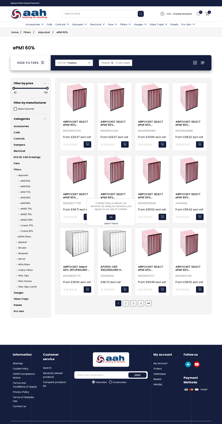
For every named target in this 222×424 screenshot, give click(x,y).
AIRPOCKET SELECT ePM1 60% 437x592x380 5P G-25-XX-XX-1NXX (188, 195)
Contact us (19, 406)
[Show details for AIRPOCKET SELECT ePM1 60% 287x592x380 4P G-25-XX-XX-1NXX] (77, 100)
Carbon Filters (25, 270)
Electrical (95, 24)
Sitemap (18, 363)
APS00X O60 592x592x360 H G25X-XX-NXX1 (111, 268)
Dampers (77, 24)
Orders (157, 368)
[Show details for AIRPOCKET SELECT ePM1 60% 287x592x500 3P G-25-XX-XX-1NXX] (115, 100)
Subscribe (101, 382)
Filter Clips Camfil (27, 286)
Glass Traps (157, 24)
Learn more (111, 223)
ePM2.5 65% (27, 219)
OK (111, 217)
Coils (49, 24)
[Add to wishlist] (91, 89)
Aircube (22, 247)
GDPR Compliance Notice (24, 375)
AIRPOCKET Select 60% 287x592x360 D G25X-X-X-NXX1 (76, 268)
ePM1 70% (26, 192)
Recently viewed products (53, 375)
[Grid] (197, 63)
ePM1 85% (25, 203)
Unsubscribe (119, 382)
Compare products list (54, 384)
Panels (174, 24)
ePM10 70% (26, 208)
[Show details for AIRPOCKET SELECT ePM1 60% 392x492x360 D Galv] (77, 172)
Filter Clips (23, 275)
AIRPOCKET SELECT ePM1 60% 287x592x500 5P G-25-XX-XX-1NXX (151, 123)
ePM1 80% (26, 197)
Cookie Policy (21, 368)
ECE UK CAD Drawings (27, 157)
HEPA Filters (24, 264)
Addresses (159, 374)
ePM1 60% (26, 186)
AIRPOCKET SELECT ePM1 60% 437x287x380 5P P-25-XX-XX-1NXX (151, 195)
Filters (123, 24)
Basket (157, 379)
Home (15, 32)
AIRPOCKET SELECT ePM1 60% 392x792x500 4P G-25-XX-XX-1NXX (114, 195)
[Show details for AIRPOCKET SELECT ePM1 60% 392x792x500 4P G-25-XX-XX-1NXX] (115, 172)
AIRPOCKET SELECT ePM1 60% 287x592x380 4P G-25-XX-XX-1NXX (76, 123)
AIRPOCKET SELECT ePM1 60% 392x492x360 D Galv (76, 195)
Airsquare (23, 253)
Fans (110, 24)
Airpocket (23, 175)
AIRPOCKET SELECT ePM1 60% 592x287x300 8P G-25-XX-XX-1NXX (151, 268)
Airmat (21, 258)
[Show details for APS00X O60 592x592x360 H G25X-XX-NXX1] (115, 245)
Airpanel (22, 242)
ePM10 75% (26, 214)
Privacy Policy (21, 392)
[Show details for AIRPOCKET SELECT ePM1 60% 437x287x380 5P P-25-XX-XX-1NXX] (152, 172)
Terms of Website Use (23, 399)
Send (137, 375)
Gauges (138, 24)
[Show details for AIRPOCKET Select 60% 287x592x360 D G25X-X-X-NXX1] (77, 245)
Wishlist (157, 384)
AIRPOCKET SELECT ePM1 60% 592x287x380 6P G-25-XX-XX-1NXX (188, 268)
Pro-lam (186, 24)
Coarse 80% (27, 231)
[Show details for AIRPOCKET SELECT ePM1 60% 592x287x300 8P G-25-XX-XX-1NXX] (152, 245)
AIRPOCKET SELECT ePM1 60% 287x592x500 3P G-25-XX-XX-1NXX (114, 123)
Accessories (33, 24)
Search (47, 368)
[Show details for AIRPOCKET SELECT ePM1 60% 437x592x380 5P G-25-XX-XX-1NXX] (189, 172)
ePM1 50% (25, 180)
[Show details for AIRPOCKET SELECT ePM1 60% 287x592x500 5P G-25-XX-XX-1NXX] (152, 100)
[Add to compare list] (91, 95)
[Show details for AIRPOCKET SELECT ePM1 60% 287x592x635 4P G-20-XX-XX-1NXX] (189, 100)
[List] (202, 63)
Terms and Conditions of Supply (25, 384)
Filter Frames (25, 281)
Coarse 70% (27, 225)
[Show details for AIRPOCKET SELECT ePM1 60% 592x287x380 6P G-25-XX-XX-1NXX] (189, 245)
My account (160, 363)
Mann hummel (26, 108)
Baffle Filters (24, 236)
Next (148, 303)
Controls (60, 24)
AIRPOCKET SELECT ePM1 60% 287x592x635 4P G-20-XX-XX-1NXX (188, 123)
